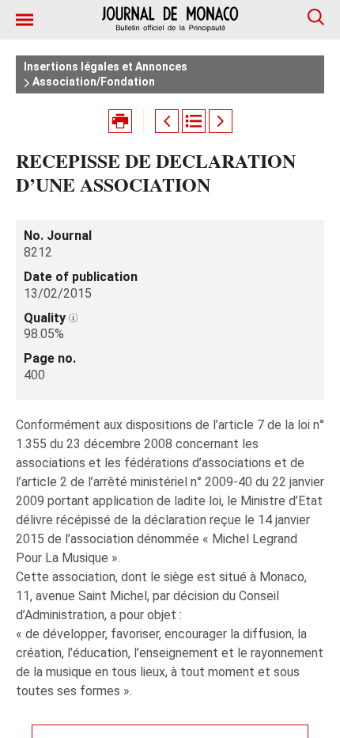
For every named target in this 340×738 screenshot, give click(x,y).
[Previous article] (167, 121)
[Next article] (220, 121)
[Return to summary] (194, 121)
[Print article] (120, 121)
